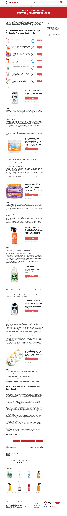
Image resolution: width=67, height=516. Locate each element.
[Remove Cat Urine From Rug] (19, 474)
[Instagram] (50, 506)
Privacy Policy (36, 507)
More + (39, 441)
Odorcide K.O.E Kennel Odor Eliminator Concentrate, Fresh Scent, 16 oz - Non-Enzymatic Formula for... (19, 41)
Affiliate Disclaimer (37, 505)
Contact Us (36, 503)
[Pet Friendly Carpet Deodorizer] (29, 487)
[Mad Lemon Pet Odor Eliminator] (10, 487)
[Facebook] (44, 506)
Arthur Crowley (14, 453)
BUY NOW (31, 98)
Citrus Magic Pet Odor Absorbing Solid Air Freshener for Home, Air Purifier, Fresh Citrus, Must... (20, 81)
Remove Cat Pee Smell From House (36, 447)
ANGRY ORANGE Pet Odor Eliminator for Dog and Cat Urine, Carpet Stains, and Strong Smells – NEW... (20, 61)
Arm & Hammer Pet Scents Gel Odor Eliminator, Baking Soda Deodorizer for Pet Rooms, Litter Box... (21, 47)
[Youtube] (52, 506)
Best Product (27, 501)
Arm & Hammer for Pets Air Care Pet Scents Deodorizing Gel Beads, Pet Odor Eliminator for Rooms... (21, 54)
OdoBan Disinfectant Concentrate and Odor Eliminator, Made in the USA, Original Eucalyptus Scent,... (20, 67)
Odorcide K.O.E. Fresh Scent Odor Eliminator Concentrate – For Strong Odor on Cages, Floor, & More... (20, 74)
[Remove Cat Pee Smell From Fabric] (29, 474)
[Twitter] (48, 506)
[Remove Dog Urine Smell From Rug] (19, 487)
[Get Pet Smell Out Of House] (39, 474)
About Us (35, 501)
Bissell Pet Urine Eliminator (11, 447)
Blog (25, 506)
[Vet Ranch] (12, 2)
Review (26, 504)
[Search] (61, 2)
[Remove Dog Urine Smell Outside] (10, 474)
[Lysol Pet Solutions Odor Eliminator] (39, 487)
